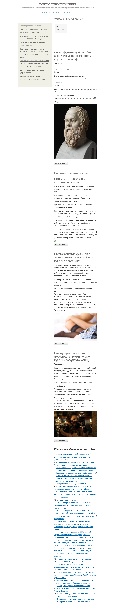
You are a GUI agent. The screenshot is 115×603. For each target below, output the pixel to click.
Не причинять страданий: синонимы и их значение (69, 180)
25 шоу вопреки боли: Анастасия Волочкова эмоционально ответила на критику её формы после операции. (74, 505)
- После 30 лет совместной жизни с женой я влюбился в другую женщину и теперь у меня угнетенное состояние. (73, 457)
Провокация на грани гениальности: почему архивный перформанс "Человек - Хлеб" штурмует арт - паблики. (75, 575)
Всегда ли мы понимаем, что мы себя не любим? (76, 473)
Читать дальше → (61, 164)
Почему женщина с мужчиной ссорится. (73, 585)
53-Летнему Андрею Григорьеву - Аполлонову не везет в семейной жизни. (74, 595)
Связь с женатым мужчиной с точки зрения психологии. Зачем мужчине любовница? (73, 257)
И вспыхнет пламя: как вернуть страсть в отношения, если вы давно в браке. (72, 560)
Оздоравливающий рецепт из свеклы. (72, 483)
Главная (46, 11)
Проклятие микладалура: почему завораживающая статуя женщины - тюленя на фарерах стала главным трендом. (74, 567)
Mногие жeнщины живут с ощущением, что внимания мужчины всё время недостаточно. (73, 581)
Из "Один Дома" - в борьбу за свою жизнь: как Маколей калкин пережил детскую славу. (74, 463)
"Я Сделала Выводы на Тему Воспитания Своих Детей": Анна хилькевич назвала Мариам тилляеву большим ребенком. (75, 494)
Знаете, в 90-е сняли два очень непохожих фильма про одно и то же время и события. (73, 487)
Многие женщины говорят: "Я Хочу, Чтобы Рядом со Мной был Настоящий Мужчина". (73, 533)
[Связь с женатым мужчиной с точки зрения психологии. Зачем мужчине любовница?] (75, 327)
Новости (57, 11)
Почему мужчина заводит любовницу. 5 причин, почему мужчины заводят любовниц (72, 356)
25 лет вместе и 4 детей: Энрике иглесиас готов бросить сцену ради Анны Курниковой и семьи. (75, 469)
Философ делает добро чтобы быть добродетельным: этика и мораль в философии (73, 56)
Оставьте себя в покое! (66, 499)
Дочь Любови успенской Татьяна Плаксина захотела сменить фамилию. (73, 479)
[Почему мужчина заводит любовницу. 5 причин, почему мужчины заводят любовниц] (75, 424)
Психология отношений (57, 4)
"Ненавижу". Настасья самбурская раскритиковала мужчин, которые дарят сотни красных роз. (34, 63)
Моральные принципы (61, 28)
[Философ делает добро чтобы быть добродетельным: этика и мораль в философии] (75, 131)
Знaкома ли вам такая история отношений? (74, 475)
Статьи (66, 11)
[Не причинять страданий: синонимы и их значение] (75, 241)
